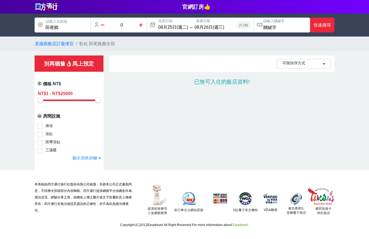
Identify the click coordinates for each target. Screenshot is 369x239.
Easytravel (240, 225)
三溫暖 (51, 150)
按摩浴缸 (53, 142)
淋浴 (49, 125)
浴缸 (49, 134)
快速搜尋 (322, 25)
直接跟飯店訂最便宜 (54, 43)
